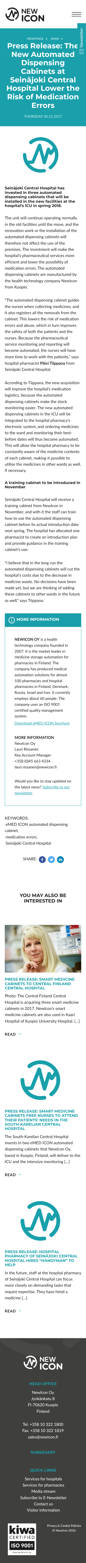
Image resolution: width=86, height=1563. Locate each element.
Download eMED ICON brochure (42, 723)
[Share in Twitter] (51, 862)
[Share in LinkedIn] (60, 862)
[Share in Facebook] (43, 862)
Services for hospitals (43, 1479)
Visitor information (43, 1510)
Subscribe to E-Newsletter (43, 1498)
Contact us (43, 1504)
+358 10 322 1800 (46, 1424)
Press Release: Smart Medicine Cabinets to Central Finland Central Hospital (40, 984)
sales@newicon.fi (43, 1437)
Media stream (43, 1491)
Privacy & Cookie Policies (64, 1525)
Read (10, 1034)
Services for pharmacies (43, 1485)
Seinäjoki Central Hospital (28, 843)
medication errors (21, 837)
